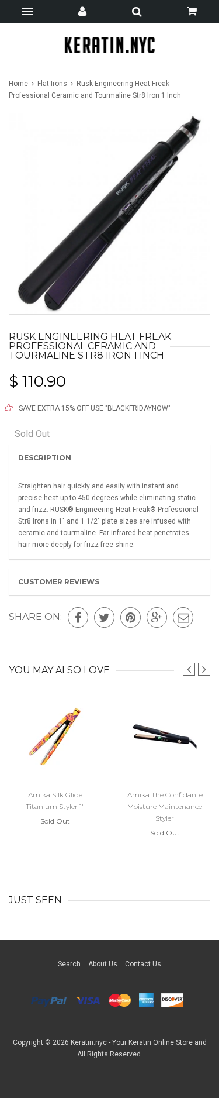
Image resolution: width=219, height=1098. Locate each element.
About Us (102, 964)
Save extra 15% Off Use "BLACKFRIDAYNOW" (94, 408)
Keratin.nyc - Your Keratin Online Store (132, 1042)
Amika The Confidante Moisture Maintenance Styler (165, 806)
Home (19, 84)
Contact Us (143, 964)
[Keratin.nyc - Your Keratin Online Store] (109, 44)
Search (69, 964)
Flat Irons (52, 84)
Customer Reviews (58, 581)
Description (44, 457)
